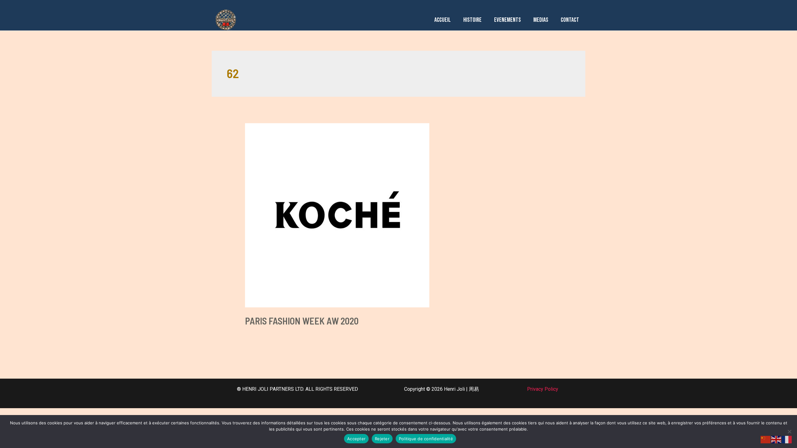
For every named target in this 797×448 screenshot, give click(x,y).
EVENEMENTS (507, 20)
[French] (787, 439)
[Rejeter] (789, 431)
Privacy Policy (542, 389)
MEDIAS (540, 20)
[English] (776, 439)
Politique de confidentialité (426, 438)
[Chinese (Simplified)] (766, 439)
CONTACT (570, 20)
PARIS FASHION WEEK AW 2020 (302, 320)
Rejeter (382, 438)
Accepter (356, 438)
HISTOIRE (472, 20)
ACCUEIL (442, 20)
